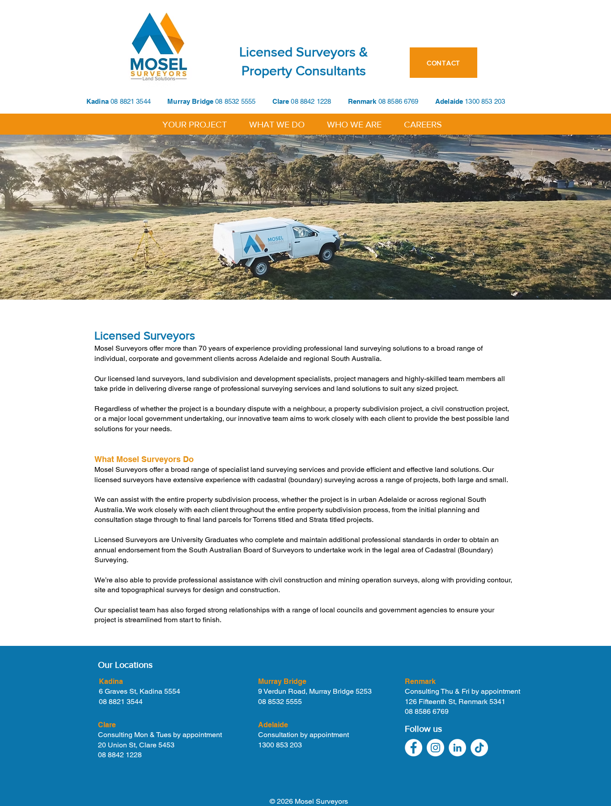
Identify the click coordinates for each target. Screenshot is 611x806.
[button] (194, 123)
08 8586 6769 (398, 101)
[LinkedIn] (457, 747)
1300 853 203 (280, 745)
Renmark (363, 101)
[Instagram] (435, 747)
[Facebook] (413, 747)
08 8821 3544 (130, 101)
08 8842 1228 (319, 101)
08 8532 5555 (235, 101)
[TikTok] (479, 747)
